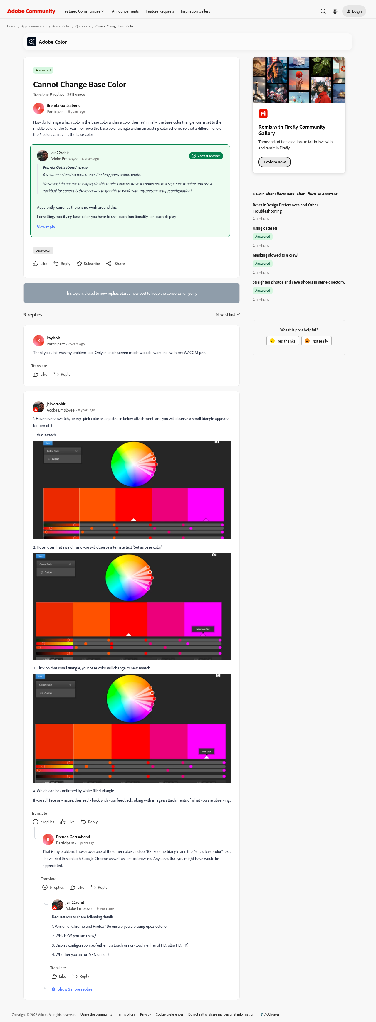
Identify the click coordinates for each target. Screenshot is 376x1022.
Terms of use (126, 1014)
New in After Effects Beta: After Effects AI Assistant (295, 193)
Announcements (125, 11)
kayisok (53, 337)
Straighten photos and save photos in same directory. (299, 281)
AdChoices (272, 1014)
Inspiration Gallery (195, 11)
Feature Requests (160, 11)
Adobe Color (61, 26)
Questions (82, 26)
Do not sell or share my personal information (221, 1014)
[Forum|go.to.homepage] (31, 11)
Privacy (145, 1014)
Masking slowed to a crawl (275, 254)
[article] (131, 357)
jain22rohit (60, 152)
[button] (354, 11)
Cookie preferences (170, 1014)
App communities (34, 26)
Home (11, 26)
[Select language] (335, 11)
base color (43, 250)
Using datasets (265, 227)
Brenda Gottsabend (64, 105)
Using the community (96, 1014)
